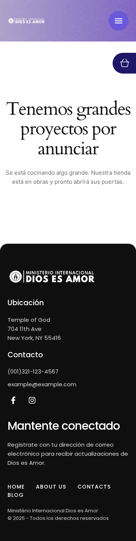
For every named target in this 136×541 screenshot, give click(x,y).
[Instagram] (32, 400)
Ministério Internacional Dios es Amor (53, 510)
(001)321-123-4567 (33, 371)
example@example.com (42, 384)
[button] (118, 21)
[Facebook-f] (13, 400)
